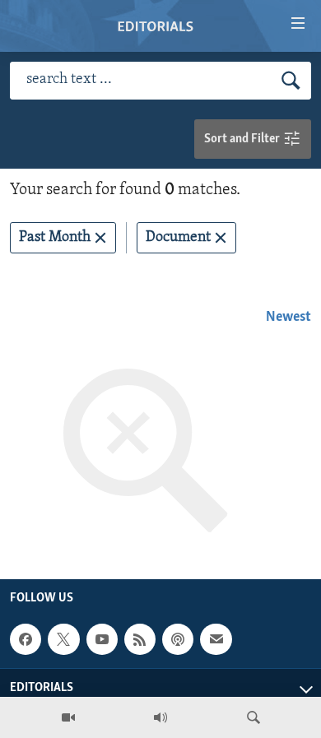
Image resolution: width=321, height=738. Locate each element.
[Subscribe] (215, 639)
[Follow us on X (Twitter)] (63, 639)
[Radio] (160, 717)
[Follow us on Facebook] (25, 639)
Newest (288, 317)
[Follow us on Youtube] (102, 639)
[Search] (253, 717)
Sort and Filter (243, 139)
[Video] (68, 717)
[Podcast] (177, 639)
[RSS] (140, 639)
